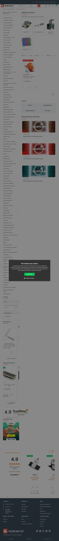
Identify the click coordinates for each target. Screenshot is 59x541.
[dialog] (29, 270)
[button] (29, 278)
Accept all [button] (29, 274)
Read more (38, 270)
